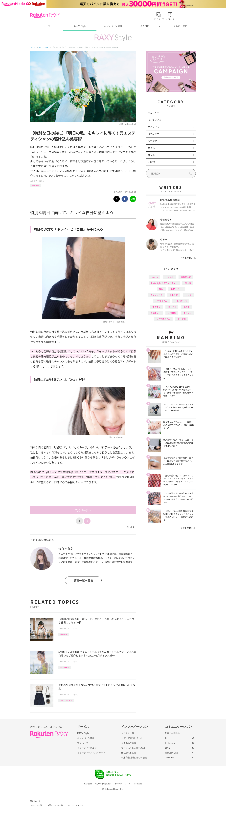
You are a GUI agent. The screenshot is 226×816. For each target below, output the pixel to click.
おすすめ (169, 277)
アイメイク (153, 127)
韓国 (161, 289)
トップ (46, 26)
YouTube (169, 757)
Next (130, 527)
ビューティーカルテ (87, 748)
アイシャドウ (156, 295)
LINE (167, 748)
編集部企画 (186, 277)
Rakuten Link (171, 753)
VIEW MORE (188, 257)
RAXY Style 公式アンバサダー (164, 283)
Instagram (170, 743)
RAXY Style (79, 26)
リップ (188, 295)
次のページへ (83, 510)
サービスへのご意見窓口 (133, 748)
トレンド (174, 295)
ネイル (151, 148)
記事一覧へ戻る (83, 580)
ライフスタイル (66, 700)
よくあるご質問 (179, 26)
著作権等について (123, 783)
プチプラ (156, 306)
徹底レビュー (177, 289)
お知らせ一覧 (127, 733)
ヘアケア (152, 141)
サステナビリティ (76, 805)
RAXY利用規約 (128, 753)
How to (154, 277)
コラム (41, 181)
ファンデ (187, 312)
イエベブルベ (181, 300)
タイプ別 (182, 318)
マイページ (82, 743)
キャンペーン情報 (113, 26)
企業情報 (88, 783)
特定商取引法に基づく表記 (134, 757)
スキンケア (153, 113)
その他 (151, 161)
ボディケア (153, 134)
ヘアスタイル (161, 300)
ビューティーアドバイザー (90, 753)
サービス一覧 (36, 805)
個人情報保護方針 (103, 783)
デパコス (172, 312)
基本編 (188, 283)
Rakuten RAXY (45, 15)
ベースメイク (154, 120)
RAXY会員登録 (172, 733)
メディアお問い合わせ (132, 738)
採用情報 (138, 783)
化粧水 (186, 306)
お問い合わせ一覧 (55, 805)
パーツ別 (172, 306)
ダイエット (155, 312)
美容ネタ (35, 185)
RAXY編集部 (64, 667)
